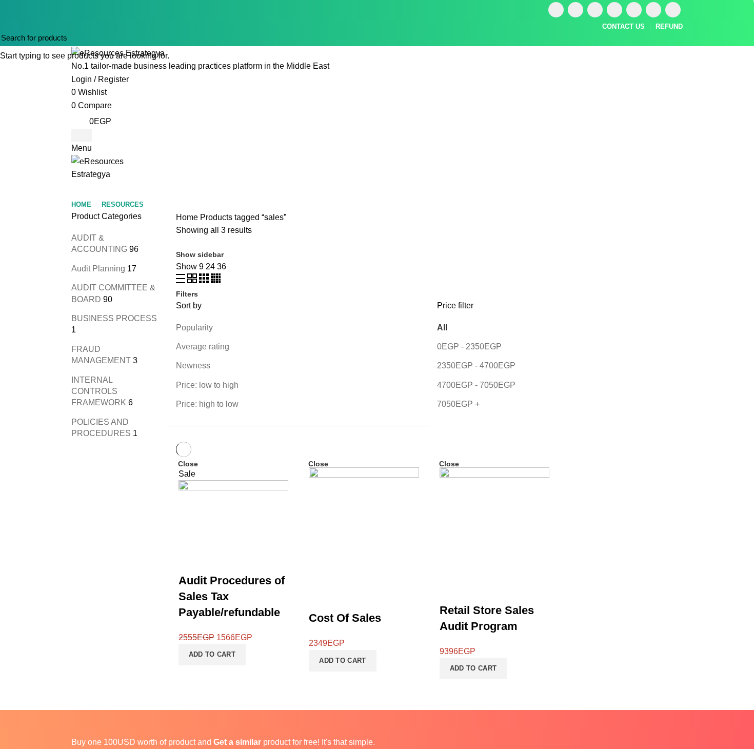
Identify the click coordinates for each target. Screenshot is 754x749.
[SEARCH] (740, 37)
